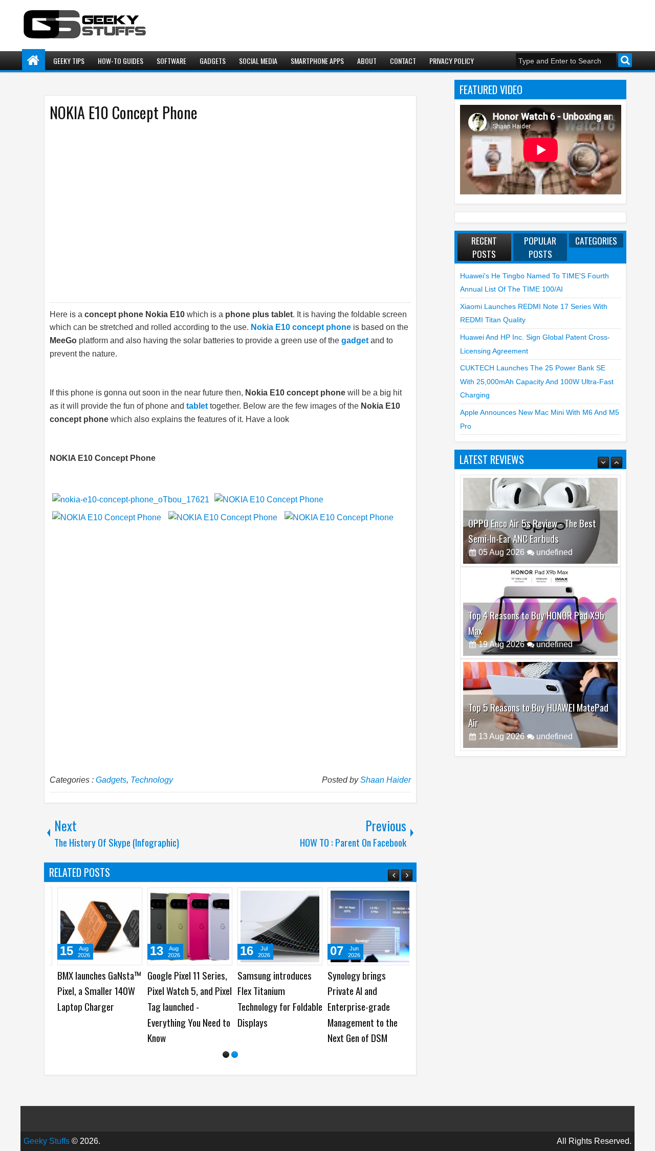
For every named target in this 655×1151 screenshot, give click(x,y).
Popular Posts (540, 247)
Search (625, 60)
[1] (226, 1054)
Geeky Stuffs (47, 1141)
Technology (151, 780)
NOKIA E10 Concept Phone (124, 112)
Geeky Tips (68, 60)
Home (33, 61)
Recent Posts (484, 247)
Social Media (258, 60)
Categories (596, 240)
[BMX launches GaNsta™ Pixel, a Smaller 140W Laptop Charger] (94, 926)
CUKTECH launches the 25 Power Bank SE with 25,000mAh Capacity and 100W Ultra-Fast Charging (537, 381)
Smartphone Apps (317, 60)
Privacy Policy (451, 60)
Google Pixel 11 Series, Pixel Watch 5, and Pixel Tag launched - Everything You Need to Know (184, 1006)
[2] (234, 1054)
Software (171, 60)
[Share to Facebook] (103, 899)
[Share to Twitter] (115, 899)
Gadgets (213, 60)
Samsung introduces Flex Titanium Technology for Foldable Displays (274, 999)
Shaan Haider (385, 780)
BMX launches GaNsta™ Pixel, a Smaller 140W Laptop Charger (94, 991)
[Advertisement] (220, 211)
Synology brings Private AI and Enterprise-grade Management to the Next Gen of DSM (357, 1006)
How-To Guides (120, 60)
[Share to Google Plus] (126, 899)
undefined (554, 552)
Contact (403, 60)
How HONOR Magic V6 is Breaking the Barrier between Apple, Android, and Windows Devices (535, 707)
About (367, 60)
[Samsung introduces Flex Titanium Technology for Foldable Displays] (274, 926)
